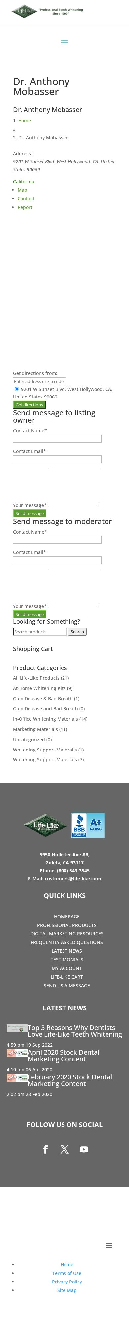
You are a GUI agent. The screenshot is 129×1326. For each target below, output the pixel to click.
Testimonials (67, 959)
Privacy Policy (67, 1282)
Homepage (67, 916)
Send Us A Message (67, 985)
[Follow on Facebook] (45, 1149)
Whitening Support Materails (45, 750)
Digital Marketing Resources (67, 933)
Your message (30, 505)
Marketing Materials (35, 729)
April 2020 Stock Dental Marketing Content (63, 1055)
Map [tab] (22, 190)
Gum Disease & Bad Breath (43, 698)
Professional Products (67, 925)
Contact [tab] (26, 198)
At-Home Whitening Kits (39, 688)
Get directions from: (35, 373)
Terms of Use (66, 1273)
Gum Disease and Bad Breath (45, 708)
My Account (67, 968)
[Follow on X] (64, 1149)
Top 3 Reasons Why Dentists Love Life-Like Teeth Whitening (75, 1031)
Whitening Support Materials (45, 759)
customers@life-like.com (73, 878)
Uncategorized (29, 739)
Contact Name (30, 430)
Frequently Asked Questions (67, 942)
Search (77, 632)
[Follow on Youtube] (83, 1149)
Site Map (67, 1290)
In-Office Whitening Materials (45, 719)
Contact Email (29, 451)
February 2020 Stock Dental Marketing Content (70, 1080)
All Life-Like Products (36, 678)
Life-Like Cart (67, 977)
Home (24, 120)
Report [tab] (25, 207)
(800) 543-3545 (73, 870)
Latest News (67, 951)
